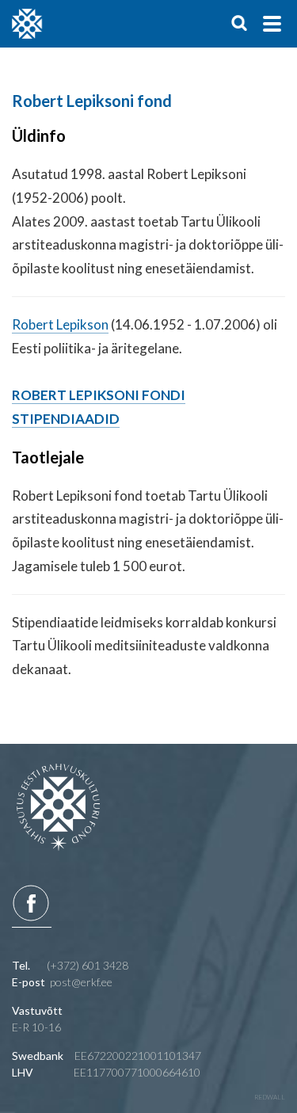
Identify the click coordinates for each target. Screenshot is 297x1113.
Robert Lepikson (60, 324)
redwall (269, 1097)
